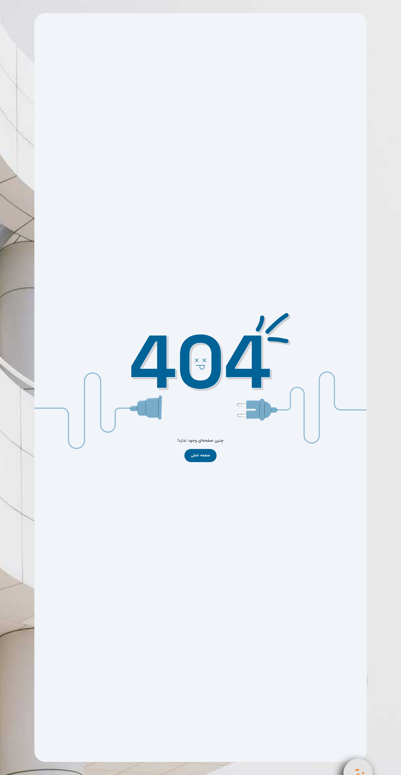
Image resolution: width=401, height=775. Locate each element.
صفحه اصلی (200, 456)
